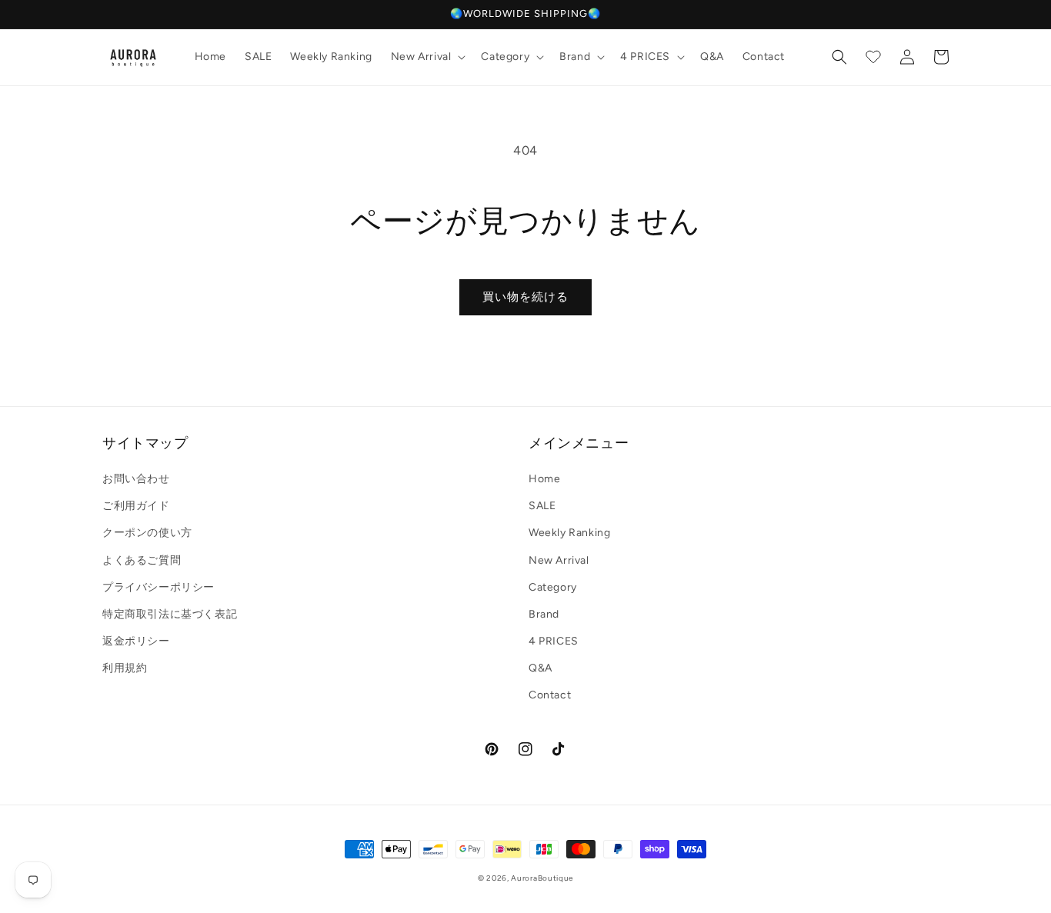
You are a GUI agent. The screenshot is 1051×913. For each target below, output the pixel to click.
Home (544, 478)
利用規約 (124, 668)
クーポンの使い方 (147, 532)
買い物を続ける (525, 297)
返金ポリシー (136, 641)
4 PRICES (554, 641)
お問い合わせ (136, 478)
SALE (542, 505)
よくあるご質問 (141, 560)
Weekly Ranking (569, 532)
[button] (427, 57)
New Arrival (559, 560)
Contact (550, 694)
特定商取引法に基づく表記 (169, 614)
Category (553, 587)
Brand (544, 614)
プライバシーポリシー (158, 587)
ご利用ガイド (136, 505)
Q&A (540, 668)
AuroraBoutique (542, 878)
